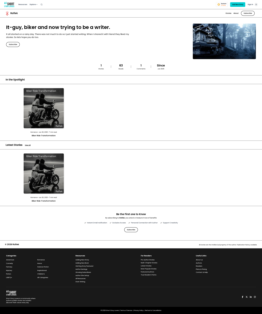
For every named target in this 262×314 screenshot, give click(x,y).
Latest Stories (146, 266)
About (236, 13)
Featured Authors (147, 272)
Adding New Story (82, 260)
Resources (22, 4)
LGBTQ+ (9, 277)
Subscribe (248, 13)
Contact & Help (202, 272)
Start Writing (80, 282)
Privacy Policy (139, 310)
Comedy (9, 263)
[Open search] (41, 4)
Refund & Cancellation (153, 310)
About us (199, 260)
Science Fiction (43, 267)
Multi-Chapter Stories (149, 263)
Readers (199, 266)
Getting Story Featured (84, 266)
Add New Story (237, 4)
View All (28, 145)
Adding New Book (82, 263)
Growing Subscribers (83, 272)
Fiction (8, 274)
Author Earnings (81, 269)
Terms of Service (126, 310)
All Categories (42, 277)
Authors (199, 263)
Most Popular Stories (148, 269)
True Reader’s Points (148, 275)
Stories (228, 13)
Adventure (10, 260)
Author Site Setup (82, 275)
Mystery (9, 270)
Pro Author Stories (148, 260)
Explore (33, 4)
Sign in (250, 4)
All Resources (81, 278)
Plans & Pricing (201, 269)
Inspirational (42, 270)
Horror (39, 263)
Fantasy (9, 267)
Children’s (41, 274)
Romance (41, 260)
